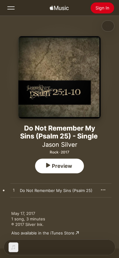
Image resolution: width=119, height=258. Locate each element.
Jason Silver (59, 144)
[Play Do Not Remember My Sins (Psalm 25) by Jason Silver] (14, 190)
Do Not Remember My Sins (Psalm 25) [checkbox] (56, 190)
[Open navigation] (11, 8)
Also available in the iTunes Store (42, 232)
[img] (59, 8)
